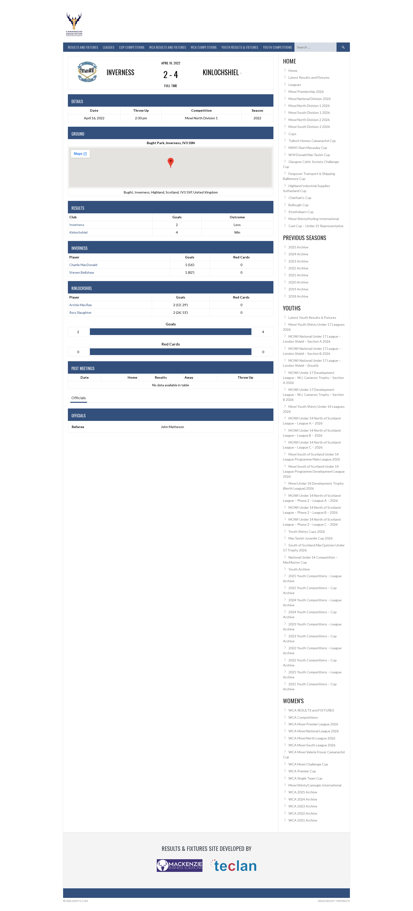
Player (74, 257)
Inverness (76, 225)
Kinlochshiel (78, 232)
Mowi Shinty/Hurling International (313, 219)
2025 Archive (298, 247)
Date (85, 377)
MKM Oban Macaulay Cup (307, 148)
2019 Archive (298, 289)
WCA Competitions (303, 717)
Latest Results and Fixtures (309, 77)
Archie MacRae (80, 305)
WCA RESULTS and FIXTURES (167, 47)
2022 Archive (298, 268)
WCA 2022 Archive (302, 813)
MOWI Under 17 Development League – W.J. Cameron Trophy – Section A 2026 (313, 378)
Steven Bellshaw (81, 272)
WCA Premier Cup (302, 771)
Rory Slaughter (80, 312)
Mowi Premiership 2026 (306, 91)
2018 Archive (298, 296)
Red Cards (241, 257)
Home (132, 377)
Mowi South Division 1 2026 (309, 112)
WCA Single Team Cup (305, 778)
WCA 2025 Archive (302, 792)
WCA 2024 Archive (302, 799)
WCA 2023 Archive (302, 806)
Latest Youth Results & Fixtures (312, 317)
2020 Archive (298, 282)
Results (161, 377)
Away (189, 377)
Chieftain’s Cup (299, 198)
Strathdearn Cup (301, 212)
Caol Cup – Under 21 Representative (315, 226)
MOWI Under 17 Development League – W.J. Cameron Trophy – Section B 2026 (313, 394)
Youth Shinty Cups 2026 (306, 531)
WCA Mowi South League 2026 (311, 745)
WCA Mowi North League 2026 (311, 738)
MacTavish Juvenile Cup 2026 (310, 538)
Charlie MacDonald (83, 265)
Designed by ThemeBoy (334, 900)
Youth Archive (299, 569)
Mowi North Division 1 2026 (309, 106)
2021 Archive (298, 275)
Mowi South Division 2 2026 (309, 127)
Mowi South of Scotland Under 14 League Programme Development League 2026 (314, 471)
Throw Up (245, 377)
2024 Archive (298, 254)
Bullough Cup (298, 205)
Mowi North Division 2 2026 (309, 120)
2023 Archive (298, 261)
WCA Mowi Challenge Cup (308, 764)
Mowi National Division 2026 (309, 99)
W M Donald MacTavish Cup (309, 155)
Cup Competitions (131, 47)
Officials (78, 397)
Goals (189, 257)
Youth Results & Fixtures (239, 47)
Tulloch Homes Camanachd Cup (312, 141)
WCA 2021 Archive (302, 820)
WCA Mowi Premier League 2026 (313, 724)
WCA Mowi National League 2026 (313, 731)
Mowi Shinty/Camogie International (314, 785)
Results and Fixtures (83, 47)
